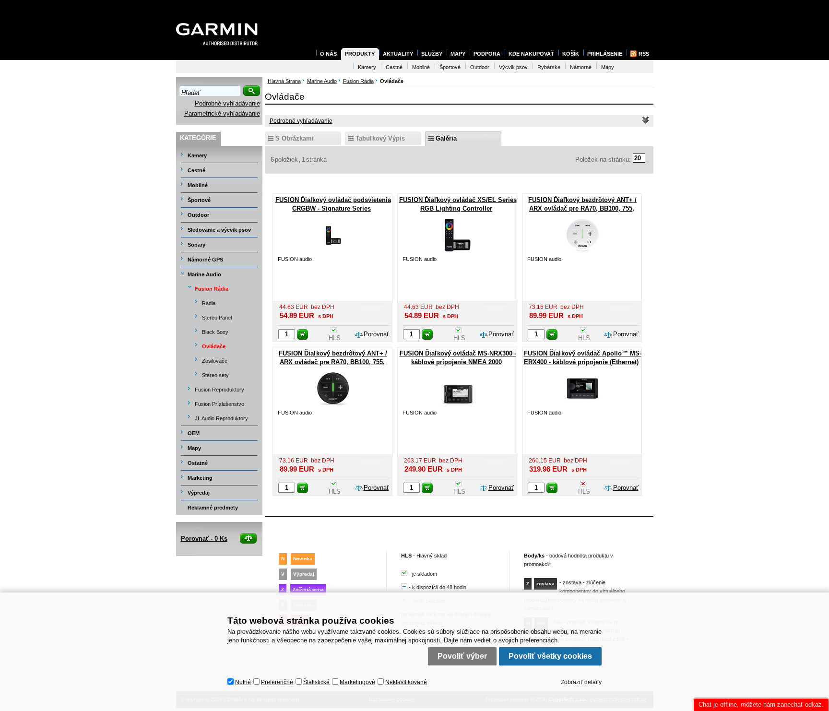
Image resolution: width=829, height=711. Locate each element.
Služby (431, 54)
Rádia (208, 303)
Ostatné (198, 463)
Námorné (581, 67)
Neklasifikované (406, 682)
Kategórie (198, 138)
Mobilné (198, 185)
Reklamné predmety (213, 507)
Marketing (200, 478)
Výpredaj (199, 493)
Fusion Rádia (211, 289)
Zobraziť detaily (581, 682)
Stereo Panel (217, 317)
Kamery (197, 155)
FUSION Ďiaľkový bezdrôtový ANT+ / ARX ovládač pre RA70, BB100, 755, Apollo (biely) (582, 208)
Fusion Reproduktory (219, 389)
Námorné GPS (205, 259)
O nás (328, 54)
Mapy (194, 448)
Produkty (360, 54)
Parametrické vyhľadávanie (222, 113)
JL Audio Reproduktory (221, 418)
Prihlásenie (604, 54)
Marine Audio (204, 274)
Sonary (196, 245)
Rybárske (548, 67)
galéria (446, 138)
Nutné (243, 682)
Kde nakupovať (531, 54)
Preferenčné (277, 682)
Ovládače (213, 346)
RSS (644, 54)
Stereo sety (215, 375)
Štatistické (316, 682)
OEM (194, 433)
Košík (570, 54)
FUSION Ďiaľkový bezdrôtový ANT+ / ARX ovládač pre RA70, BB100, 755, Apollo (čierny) (333, 362)
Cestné (196, 170)
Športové (199, 200)
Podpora (487, 54)
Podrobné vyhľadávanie (227, 103)
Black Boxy (215, 332)
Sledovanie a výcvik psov (219, 230)
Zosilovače (214, 361)
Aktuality (398, 54)
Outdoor (198, 215)
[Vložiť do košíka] (302, 334)
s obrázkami (294, 138)
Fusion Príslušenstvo (219, 404)
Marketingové (357, 682)
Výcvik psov (513, 67)
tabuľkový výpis (380, 138)
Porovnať (376, 334)
